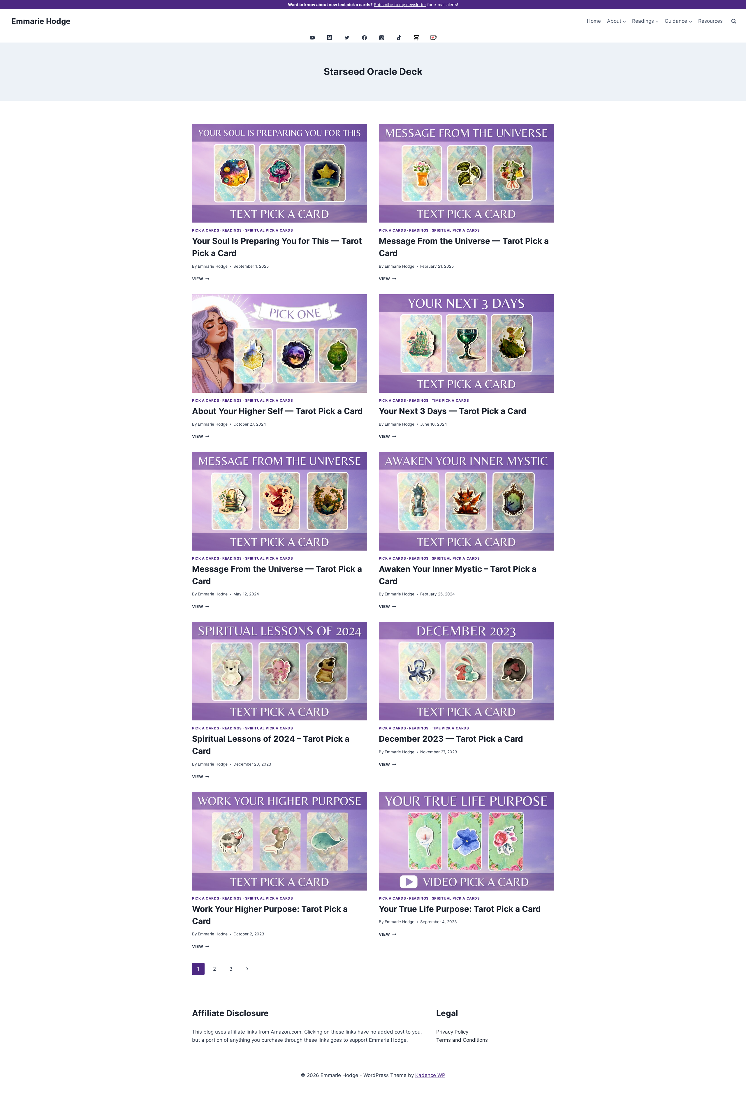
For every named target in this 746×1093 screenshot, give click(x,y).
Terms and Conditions (462, 1040)
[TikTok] (399, 38)
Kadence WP (430, 1075)
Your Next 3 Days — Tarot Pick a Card (452, 411)
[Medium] (330, 38)
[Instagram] (382, 38)
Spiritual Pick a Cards (269, 230)
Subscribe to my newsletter (400, 4)
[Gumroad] (416, 38)
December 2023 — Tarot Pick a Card (451, 739)
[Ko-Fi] (434, 38)
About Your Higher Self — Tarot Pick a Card (277, 411)
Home (594, 21)
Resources (710, 21)
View (200, 278)
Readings (232, 230)
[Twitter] (347, 38)
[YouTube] (312, 38)
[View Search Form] (734, 21)
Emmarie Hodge (213, 266)
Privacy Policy (452, 1032)
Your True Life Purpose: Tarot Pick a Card (460, 909)
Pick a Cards (205, 230)
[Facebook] (364, 38)
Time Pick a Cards (450, 400)
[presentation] (279, 173)
